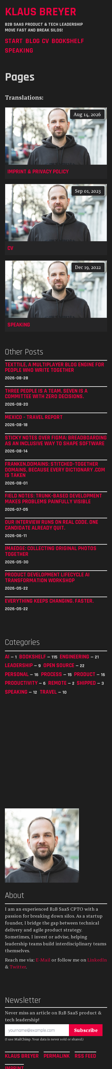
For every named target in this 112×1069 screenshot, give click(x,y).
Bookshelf (67, 41)
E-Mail (43, 960)
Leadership (19, 665)
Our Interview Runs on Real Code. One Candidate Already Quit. (51, 525)
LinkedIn (97, 960)
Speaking (19, 50)
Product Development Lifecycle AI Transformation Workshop (47, 577)
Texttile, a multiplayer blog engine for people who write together (54, 367)
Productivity (22, 683)
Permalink (57, 1056)
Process (52, 674)
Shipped (87, 683)
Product (85, 674)
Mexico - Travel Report (34, 417)
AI (8, 657)
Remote (58, 683)
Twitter (17, 967)
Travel (49, 692)
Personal (17, 674)
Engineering (75, 657)
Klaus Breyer (40, 11)
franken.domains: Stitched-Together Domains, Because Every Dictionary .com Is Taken (55, 469)
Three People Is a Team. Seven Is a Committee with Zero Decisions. (46, 394)
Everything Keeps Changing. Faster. (49, 601)
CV (45, 41)
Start (14, 41)
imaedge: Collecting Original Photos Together (50, 551)
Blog (32, 41)
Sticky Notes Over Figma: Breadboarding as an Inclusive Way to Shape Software (56, 440)
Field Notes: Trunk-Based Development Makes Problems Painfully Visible (53, 498)
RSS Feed (85, 1056)
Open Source (59, 665)
